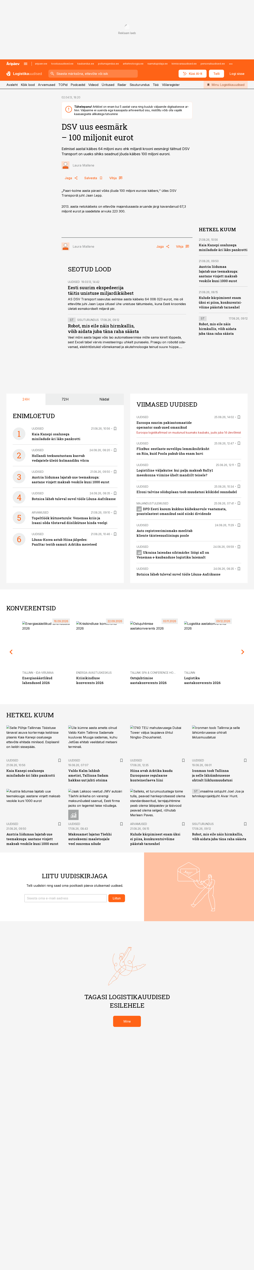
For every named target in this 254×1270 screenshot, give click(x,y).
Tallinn (189, 672)
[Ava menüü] (25, 64)
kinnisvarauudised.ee (184, 63)
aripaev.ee (41, 63)
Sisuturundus (140, 85)
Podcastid (78, 85)
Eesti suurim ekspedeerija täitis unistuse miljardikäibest (101, 290)
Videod (93, 85)
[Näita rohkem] (231, 64)
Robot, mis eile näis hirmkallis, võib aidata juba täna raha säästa (103, 328)
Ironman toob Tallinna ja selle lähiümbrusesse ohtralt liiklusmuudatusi (212, 775)
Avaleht (12, 85)
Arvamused (46, 85)
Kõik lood (28, 85)
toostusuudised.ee (62, 63)
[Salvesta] (115, 428)
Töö (156, 85)
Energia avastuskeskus (94, 672)
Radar (121, 85)
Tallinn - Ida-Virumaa (38, 672)
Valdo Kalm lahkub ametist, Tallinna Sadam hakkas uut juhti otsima (88, 775)
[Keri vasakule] (11, 651)
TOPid (62, 85)
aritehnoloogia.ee (133, 63)
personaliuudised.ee (213, 63)
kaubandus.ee (85, 63)
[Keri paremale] (243, 651)
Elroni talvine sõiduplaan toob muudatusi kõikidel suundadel (187, 492)
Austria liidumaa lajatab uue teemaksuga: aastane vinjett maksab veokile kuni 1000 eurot (32, 839)
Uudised (74, 281)
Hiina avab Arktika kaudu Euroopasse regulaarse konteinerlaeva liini (151, 775)
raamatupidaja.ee (157, 63)
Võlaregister (171, 85)
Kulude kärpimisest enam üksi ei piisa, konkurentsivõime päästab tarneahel (220, 302)
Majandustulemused (152, 503)
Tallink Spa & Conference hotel (154, 672)
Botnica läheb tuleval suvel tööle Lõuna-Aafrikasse (74, 499)
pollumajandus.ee (108, 63)
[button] (65, 898)
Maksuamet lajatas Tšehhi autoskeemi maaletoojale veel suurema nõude (90, 839)
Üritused (108, 85)
